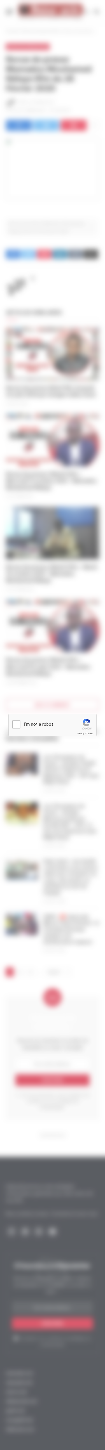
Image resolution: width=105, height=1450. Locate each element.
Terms (89, 733)
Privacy (80, 733)
